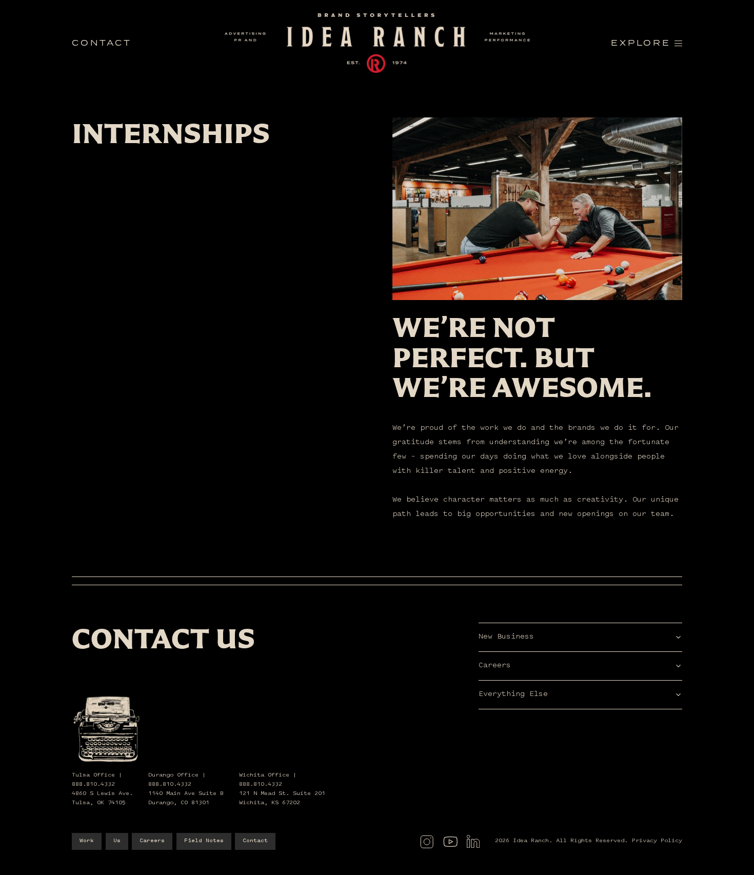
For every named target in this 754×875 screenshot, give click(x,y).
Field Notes (204, 841)
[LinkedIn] (473, 841)
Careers (495, 665)
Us (117, 841)
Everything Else (513, 694)
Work (87, 841)
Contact (255, 841)
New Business (506, 637)
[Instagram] (426, 841)
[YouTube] (450, 841)
